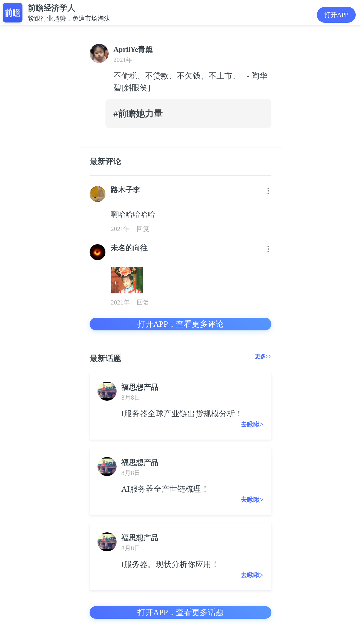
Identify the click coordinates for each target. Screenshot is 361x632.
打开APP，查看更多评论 (180, 324)
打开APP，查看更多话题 (180, 612)
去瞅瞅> (252, 424)
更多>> (263, 356)
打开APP (336, 14)
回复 (143, 228)
